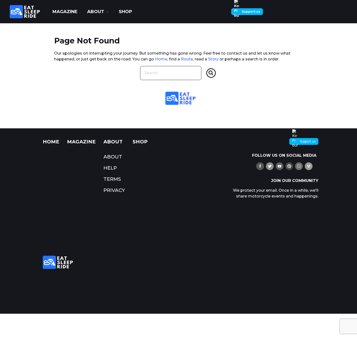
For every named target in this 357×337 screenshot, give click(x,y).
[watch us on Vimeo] (309, 166)
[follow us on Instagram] (299, 166)
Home (161, 59)
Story (213, 59)
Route (187, 59)
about (95, 11)
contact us (237, 53)
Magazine (64, 11)
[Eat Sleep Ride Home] (29, 11)
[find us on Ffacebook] (260, 166)
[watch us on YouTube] (279, 166)
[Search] (211, 73)
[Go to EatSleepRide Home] (132, 262)
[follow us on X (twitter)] (270, 166)
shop (125, 11)
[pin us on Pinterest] (289, 166)
